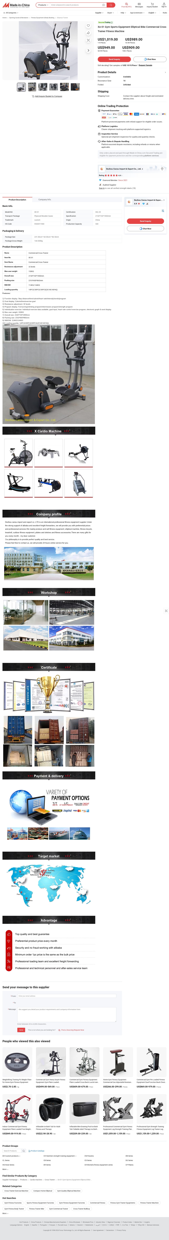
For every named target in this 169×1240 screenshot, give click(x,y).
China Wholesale (74, 1222)
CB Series (47, 1160)
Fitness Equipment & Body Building (42, 18)
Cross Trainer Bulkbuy (81, 1209)
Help (122, 13)
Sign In (102, 188)
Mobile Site (138, 1222)
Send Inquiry (114, 59)
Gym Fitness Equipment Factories (72, 1203)
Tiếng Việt (141, 1225)
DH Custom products (10, 1156)
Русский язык (62, 1225)
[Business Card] (163, 210)
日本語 (111, 1225)
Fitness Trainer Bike (36, 1209)
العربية (98, 1225)
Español (34, 1225)
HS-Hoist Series (8, 1165)
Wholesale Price (88, 1222)
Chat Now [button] (151, 59)
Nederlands (89, 1225)
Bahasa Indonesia (153, 1225)
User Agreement (98, 1230)
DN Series (129, 1156)
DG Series (129, 1160)
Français (52, 1225)
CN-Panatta (89, 1156)
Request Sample (145, 65)
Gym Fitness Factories (13, 1203)
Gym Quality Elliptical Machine (68, 1191)
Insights (147, 1222)
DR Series (47, 1165)
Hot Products (23, 1222)
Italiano (72, 1225)
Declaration (110, 1230)
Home (4, 18)
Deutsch (80, 1225)
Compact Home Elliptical (42, 1191)
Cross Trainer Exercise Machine (16, 1191)
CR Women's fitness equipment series (98, 1165)
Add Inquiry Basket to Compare (48, 96)
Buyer (110, 13)
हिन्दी (117, 1225)
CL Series (6, 1160)
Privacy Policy (121, 1230)
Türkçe (133, 1225)
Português (43, 1225)
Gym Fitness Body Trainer (14, 1209)
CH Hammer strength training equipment (59, 1156)
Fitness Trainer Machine (149, 1203)
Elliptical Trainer (62, 18)
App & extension (136, 13)
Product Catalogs (37, 1151)
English (26, 1225)
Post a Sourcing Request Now (71, 1030)
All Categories (11, 13)
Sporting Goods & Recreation (18, 18)
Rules (165, 13)
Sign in (164, 6)
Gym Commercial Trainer (58, 1209)
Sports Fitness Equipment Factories (40, 1203)
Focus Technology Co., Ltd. (68, 1230)
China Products (36, 1222)
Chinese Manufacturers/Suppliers (55, 1222)
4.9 (135, 203)
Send (21, 1030)
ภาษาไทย (125, 1225)
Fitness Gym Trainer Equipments (122, 1203)
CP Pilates (129, 1165)
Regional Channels (114, 1222)
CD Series (88, 1160)
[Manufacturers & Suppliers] (15, 5)
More (4, 1213)
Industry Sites (100, 1222)
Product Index (127, 1222)
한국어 (104, 1225)
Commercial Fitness (97, 1203)
